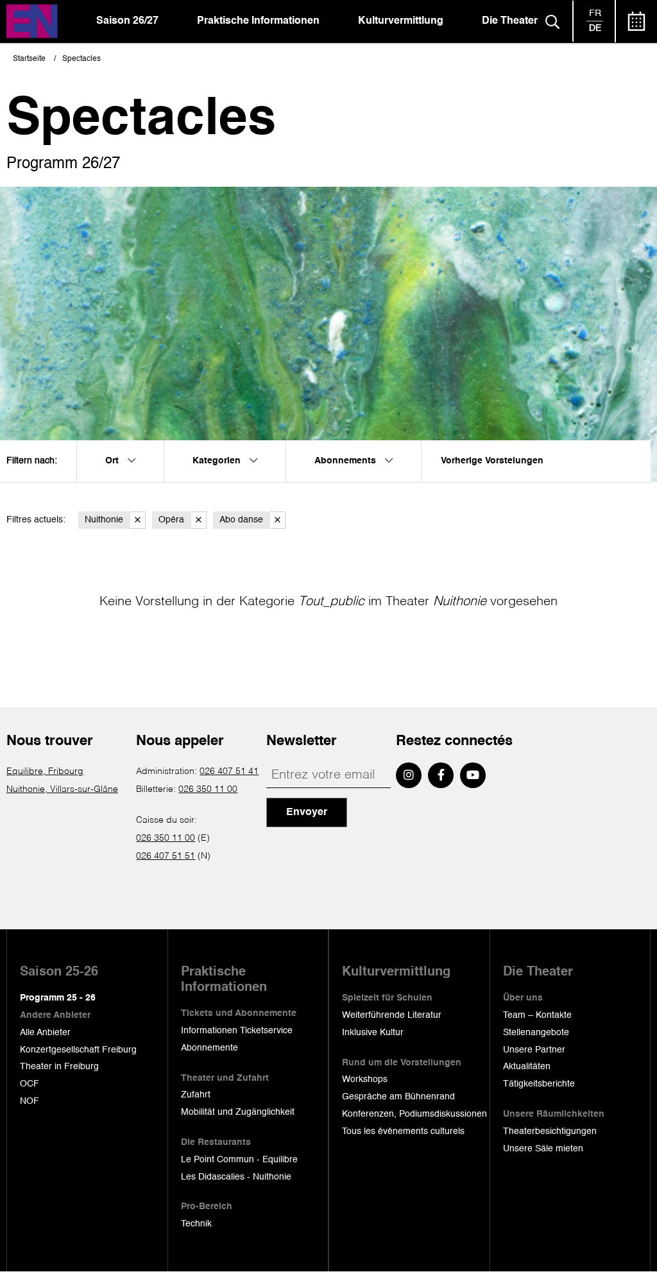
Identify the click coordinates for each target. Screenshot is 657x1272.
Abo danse (241, 519)
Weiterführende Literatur (391, 1015)
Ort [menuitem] (113, 460)
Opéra (171, 519)
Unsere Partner (534, 1049)
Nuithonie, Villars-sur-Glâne (62, 789)
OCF (29, 1083)
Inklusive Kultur (373, 1032)
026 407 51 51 (165, 856)
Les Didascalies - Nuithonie (236, 1177)
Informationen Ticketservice (237, 1030)
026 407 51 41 (229, 771)
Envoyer (306, 812)
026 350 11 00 (207, 789)
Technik (196, 1223)
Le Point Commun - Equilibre (239, 1159)
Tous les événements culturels (403, 1131)
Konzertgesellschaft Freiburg (78, 1049)
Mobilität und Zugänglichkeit (237, 1112)
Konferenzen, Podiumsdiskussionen (414, 1114)
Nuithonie (104, 519)
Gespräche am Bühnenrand (398, 1096)
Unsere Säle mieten (543, 1148)
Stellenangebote (536, 1032)
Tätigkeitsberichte (539, 1083)
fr (595, 13)
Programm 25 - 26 (58, 997)
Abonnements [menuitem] (346, 460)
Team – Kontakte (537, 1015)
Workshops (365, 1079)
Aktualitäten (526, 1066)
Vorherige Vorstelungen (492, 460)
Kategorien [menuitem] (217, 460)
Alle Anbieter (45, 1032)
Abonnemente (209, 1048)
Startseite (29, 59)
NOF (29, 1101)
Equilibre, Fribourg (44, 771)
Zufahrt (195, 1094)
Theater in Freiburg (59, 1066)
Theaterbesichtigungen (550, 1131)
